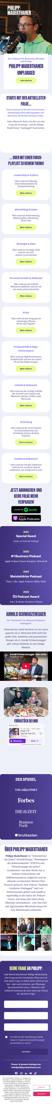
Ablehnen (41, 1087)
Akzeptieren (41, 1094)
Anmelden (26, 1052)
